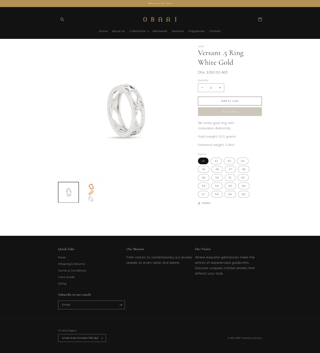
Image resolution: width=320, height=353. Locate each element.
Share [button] (206, 203)
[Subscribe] (120, 305)
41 (203, 161)
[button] (62, 19)
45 (204, 169)
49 (204, 177)
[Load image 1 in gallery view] (68, 192)
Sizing (62, 283)
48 (244, 169)
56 (244, 186)
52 (243, 177)
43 (229, 161)
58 (217, 194)
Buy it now (230, 112)
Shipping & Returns (71, 264)
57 (203, 194)
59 (230, 194)
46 (217, 169)
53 (203, 186)
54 (217, 186)
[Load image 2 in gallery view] (91, 192)
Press (62, 257)
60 (244, 194)
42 (216, 161)
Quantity (203, 80)
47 (230, 169)
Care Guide (66, 277)
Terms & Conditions (72, 270)
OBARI (238, 338)
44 (243, 161)
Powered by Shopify (251, 338)
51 (230, 177)
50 (217, 177)
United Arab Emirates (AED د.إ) (80, 338)
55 (230, 186)
